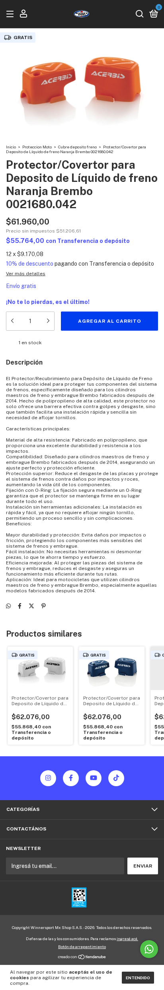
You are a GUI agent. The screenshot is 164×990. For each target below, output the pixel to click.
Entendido (138, 977)
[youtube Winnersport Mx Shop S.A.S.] (94, 778)
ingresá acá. (127, 938)
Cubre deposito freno (77, 146)
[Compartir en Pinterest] (43, 606)
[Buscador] (139, 14)
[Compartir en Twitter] (31, 606)
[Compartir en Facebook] (19, 606)
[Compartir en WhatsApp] (8, 606)
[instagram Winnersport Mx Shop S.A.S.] (48, 778)
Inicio (11, 146)
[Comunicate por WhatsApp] (149, 949)
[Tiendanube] (82, 958)
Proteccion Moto (37, 146)
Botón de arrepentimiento (82, 946)
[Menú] (11, 14)
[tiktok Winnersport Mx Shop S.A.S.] (116, 778)
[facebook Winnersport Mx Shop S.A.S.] (71, 778)
